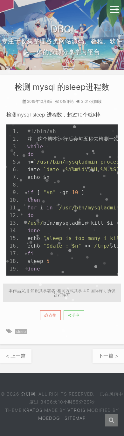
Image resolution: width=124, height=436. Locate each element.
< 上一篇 (16, 356)
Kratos (33, 410)
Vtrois (76, 410)
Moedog (49, 418)
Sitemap (75, 418)
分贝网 (28, 394)
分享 (75, 315)
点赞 (52, 315)
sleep (21, 331)
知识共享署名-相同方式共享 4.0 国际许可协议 (73, 290)
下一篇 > (108, 356)
